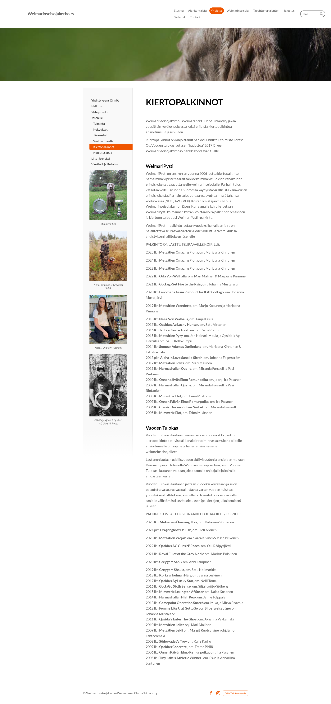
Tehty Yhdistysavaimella (235, 693)
